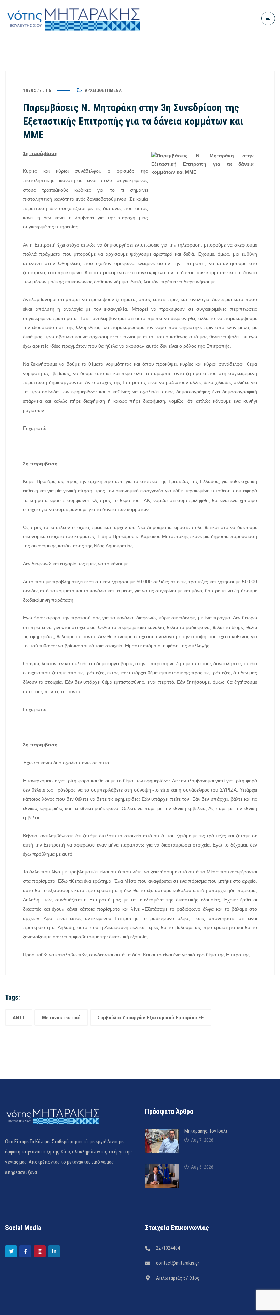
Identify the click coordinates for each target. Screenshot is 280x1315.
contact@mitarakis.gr (177, 1263)
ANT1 (19, 1018)
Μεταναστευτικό (61, 1018)
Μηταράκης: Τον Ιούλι (205, 1131)
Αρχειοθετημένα (103, 90)
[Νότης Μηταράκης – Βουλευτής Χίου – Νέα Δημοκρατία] (73, 18)
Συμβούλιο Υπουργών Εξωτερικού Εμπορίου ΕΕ (151, 1018)
